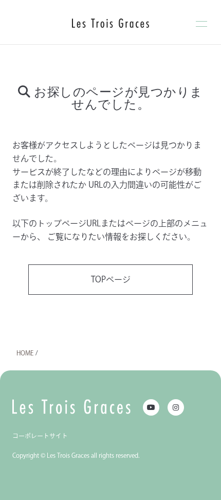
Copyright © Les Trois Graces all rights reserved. (76, 455)
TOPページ (111, 279)
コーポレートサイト (40, 436)
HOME (24, 353)
